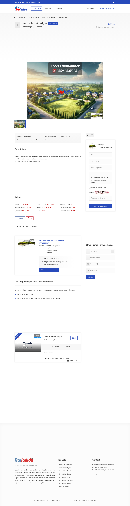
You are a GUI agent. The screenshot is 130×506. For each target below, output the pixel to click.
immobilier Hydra (65, 483)
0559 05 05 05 (54, 259)
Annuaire (48, 8)
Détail (74, 338)
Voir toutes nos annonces (49, 270)
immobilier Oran (64, 477)
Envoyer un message (51, 264)
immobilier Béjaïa (65, 474)
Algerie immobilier (21, 470)
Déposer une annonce (106, 8)
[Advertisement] (65, 43)
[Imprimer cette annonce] (88, 135)
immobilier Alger (65, 468)
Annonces (36, 8)
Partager (20, 218)
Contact (59, 8)
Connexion (90, 8)
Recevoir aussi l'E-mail (98, 188)
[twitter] (113, 2)
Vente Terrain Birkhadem (25, 294)
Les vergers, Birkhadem (33, 27)
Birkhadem (52, 17)
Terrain (44, 17)
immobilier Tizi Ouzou (66, 480)
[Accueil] (14, 17)
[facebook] (109, 2)
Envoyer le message (100, 206)
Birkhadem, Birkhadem (53, 340)
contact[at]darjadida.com (105, 470)
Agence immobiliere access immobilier (104, 146)
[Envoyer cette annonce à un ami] (92, 135)
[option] (65, 90)
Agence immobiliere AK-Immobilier (58, 358)
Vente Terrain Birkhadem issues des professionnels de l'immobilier (39, 298)
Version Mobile (64, 487)
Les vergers (63, 17)
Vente (37, 17)
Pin (30, 218)
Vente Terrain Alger (53, 337)
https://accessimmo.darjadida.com (56, 262)
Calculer (90, 277)
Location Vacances (65, 465)
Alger (30, 17)
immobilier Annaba (65, 471)
